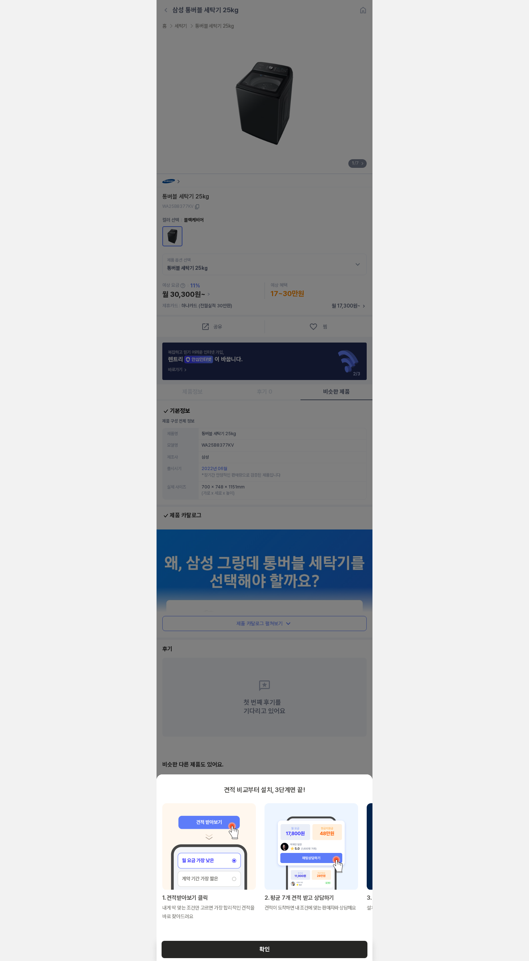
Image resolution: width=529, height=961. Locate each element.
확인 (264, 949)
